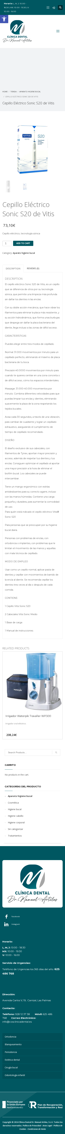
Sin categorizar (15, 829)
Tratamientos (15, 835)
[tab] (13, 268)
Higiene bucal (14, 809)
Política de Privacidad (32, 1125)
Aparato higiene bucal (24, 252)
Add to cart (23, 243)
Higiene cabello (15, 815)
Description (13, 268)
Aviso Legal (47, 1125)
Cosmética (13, 802)
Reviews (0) (33, 268)
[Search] (56, 752)
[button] (4, 19)
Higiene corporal (16, 822)
